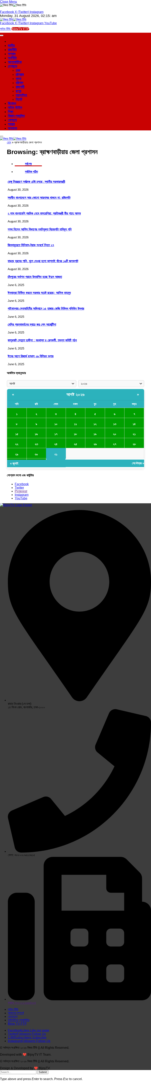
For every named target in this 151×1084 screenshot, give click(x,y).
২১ (134, 434)
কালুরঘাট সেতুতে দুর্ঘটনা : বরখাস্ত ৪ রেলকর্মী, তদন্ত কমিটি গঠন (42, 340)
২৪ (55, 444)
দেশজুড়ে (12, 66)
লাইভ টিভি (5, 29)
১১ (75, 424)
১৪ (134, 424)
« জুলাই (14, 463)
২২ (16, 444)
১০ (55, 424)
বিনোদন (12, 103)
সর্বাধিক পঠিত (31, 171)
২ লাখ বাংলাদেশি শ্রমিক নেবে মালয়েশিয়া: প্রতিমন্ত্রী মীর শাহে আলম (44, 213)
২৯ (16, 454)
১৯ (95, 434)
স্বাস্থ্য (11, 124)
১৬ (36, 434)
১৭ (55, 434)
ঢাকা (18, 70)
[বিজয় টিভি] (13, 19)
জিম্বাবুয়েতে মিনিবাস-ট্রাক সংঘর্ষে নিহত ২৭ (31, 245)
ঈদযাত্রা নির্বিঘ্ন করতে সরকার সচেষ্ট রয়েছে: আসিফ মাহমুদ (39, 293)
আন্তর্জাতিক (15, 62)
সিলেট (19, 99)
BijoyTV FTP (20, 29)
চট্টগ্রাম (20, 74)
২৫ (75, 444)
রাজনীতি (12, 50)
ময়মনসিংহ (21, 95)
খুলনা (18, 79)
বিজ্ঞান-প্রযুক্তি (16, 116)
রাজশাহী (20, 87)
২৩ (36, 444)
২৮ (134, 444)
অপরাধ (12, 54)
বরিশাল (19, 83)
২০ (114, 434)
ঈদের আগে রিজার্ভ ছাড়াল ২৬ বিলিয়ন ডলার (30, 356)
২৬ (95, 444)
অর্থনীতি (12, 58)
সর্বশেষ (28, 163)
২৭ (114, 444)
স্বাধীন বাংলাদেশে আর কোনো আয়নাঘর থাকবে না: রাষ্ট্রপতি (39, 198)
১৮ (75, 434)
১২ (95, 424)
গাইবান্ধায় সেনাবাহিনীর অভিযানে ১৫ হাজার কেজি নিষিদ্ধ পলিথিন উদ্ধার (46, 308)
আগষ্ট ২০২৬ (75, 394)
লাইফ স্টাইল (15, 108)
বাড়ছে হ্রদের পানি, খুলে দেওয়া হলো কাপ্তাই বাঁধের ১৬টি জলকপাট (43, 261)
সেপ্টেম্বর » (138, 463)
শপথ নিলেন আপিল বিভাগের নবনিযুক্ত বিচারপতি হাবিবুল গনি (40, 229)
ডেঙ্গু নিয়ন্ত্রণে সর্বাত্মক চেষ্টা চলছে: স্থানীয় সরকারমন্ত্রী (36, 182)
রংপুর (18, 91)
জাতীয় (11, 45)
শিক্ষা (10, 112)
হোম (9, 142)
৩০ (36, 454)
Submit (43, 1072)
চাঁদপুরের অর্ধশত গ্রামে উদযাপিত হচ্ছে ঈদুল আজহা (35, 277)
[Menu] (1, 136)
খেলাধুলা (12, 120)
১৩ (114, 424)
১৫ (16, 434)
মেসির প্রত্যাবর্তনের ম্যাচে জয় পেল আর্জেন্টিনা (32, 324)
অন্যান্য (12, 128)
